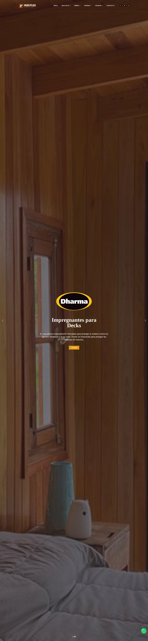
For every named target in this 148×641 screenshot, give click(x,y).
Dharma (87, 5)
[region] (74, 320)
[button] (2, 320)
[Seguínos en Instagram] (128, 5)
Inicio (56, 5)
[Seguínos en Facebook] (125, 5)
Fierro (76, 5)
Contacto (110, 5)
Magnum (98, 5)
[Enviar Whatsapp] (120, 5)
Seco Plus (65, 5)
